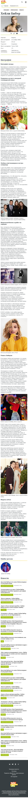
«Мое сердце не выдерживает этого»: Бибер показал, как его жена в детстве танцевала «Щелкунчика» (14, 654)
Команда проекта (14, 769)
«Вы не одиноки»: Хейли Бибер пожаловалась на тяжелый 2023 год (11, 599)
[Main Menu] (26, 2)
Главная (6, 6)
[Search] (22, 2)
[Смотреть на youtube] (17, 34)
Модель (13, 37)
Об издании (14, 776)
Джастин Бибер (15, 52)
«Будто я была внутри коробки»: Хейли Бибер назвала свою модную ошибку (12, 606)
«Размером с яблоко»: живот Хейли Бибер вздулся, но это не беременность (13, 614)
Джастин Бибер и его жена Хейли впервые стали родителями (13, 582)
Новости (21, 9)
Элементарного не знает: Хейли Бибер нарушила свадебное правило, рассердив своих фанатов (13, 591)
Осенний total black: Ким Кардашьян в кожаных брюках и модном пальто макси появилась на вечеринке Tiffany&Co (13, 622)
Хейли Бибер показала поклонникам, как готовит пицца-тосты (13, 638)
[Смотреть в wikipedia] (11, 34)
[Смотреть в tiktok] (14, 34)
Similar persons (14, 9)
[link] (14, 117)
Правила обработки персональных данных (14, 773)
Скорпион (14, 44)
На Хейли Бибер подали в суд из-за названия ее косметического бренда (12, 630)
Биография (6, 9)
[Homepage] (3, 2)
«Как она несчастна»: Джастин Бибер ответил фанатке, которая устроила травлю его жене (12, 662)
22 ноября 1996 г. (16, 39)
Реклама (14, 771)
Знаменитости (14, 6)
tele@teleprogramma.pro (7, 555)
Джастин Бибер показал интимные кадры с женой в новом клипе (14, 645)
